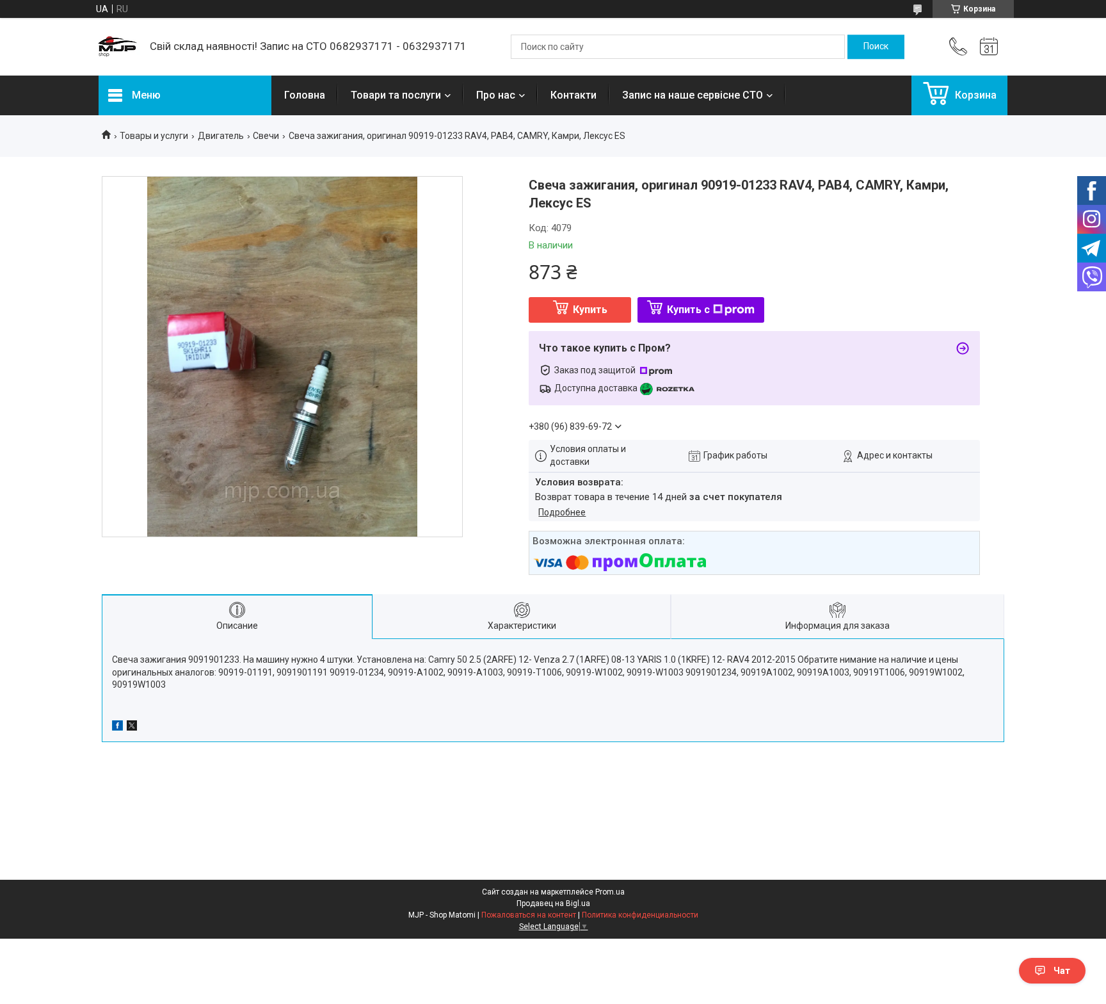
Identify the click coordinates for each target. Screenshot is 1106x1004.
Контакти (573, 95)
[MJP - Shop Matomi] (117, 46)
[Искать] (875, 47)
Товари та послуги (396, 95)
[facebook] (117, 727)
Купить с (688, 310)
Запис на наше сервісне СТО (692, 95)
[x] (132, 727)
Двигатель (221, 136)
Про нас (495, 95)
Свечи (266, 136)
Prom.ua (610, 891)
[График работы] (989, 47)
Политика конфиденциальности (640, 915)
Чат (1062, 971)
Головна (304, 95)
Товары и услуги (154, 136)
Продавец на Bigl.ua (553, 903)
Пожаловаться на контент (528, 915)
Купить (590, 310)
